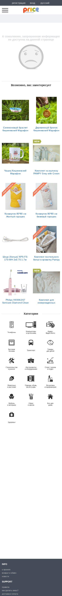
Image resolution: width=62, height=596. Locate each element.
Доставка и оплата (10, 594)
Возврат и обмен (9, 573)
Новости (5, 576)
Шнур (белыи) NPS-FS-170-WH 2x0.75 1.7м (15, 258)
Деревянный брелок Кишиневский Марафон (46, 129)
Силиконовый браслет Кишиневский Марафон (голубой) (15, 129)
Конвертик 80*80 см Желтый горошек (15, 215)
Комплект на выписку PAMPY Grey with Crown (46, 172)
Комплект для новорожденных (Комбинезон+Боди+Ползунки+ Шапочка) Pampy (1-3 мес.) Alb (46, 301)
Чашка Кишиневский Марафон (15, 172)
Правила (5, 587)
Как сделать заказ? (10, 590)
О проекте (6, 570)
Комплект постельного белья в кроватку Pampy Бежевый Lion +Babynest (46, 258)
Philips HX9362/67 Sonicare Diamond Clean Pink (15, 301)
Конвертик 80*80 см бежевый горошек (46, 215)
